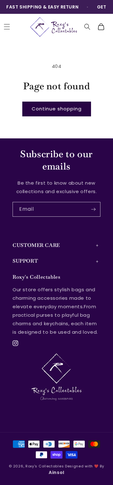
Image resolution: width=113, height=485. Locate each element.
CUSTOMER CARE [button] (36, 245)
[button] (7, 27)
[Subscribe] (93, 209)
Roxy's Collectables (44, 466)
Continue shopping (57, 108)
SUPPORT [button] (25, 261)
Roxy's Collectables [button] (36, 277)
